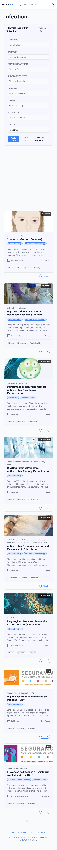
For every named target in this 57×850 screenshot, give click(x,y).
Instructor (13, 112)
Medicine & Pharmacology (35, 244)
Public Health (35, 343)
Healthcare (21, 268)
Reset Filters (26, 139)
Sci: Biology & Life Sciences (19, 780)
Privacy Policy (23, 833)
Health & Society (14, 244)
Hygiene (31, 728)
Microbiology (35, 268)
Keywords (13, 40)
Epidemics (21, 653)
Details (44, 276)
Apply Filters (13, 139)
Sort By (12, 125)
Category (13, 52)
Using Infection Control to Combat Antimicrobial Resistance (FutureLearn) (26, 390)
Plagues (33, 653)
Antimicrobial (35, 499)
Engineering (13, 398)
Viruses (24, 578)
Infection (33, 421)
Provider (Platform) (18, 64)
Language (13, 88)
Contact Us (41, 833)
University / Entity (17, 76)
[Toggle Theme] (53, 5)
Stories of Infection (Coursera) (24, 239)
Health (11, 268)
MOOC (8, 4)
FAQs (33, 833)
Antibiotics (12, 578)
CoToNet (25, 840)
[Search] (19, 4)
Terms (13, 833)
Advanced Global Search (41, 139)
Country (12, 100)
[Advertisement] (28, 178)
